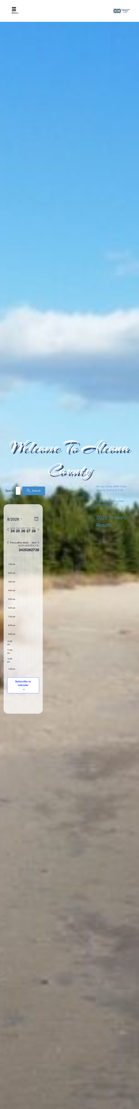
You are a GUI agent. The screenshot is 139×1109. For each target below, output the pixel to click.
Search (9, 490)
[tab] (12, 529)
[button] (33, 491)
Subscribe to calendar (23, 683)
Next (34, 542)
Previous (14, 542)
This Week (23, 542)
